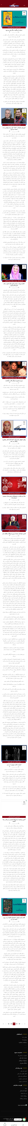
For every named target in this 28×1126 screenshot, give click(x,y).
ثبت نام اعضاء (24, 1093)
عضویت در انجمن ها (22, 1055)
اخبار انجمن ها (17, 436)
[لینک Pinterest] (14, 1)
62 (11, 1023)
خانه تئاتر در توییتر (23, 1081)
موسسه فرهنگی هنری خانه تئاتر (11, 280)
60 (16, 1023)
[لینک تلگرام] (10, 1)
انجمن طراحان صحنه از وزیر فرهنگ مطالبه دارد (14, 533)
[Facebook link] (17, 1)
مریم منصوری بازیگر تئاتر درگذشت (14, 380)
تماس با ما (24, 1037)
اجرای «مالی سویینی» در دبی (14, 764)
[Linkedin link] (12, 1)
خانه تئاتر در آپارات (23, 1078)
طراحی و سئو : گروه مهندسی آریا (14, 1119)
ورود (26, 1088)
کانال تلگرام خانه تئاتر (22, 1073)
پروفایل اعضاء (24, 1095)
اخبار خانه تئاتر (18, 27)
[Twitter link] (16, 1)
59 (19, 1023)
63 (8, 1023)
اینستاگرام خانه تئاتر (22, 1076)
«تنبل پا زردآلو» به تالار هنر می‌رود (14, 30)
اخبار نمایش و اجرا (11, 27)
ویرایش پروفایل (23, 1098)
